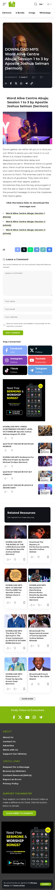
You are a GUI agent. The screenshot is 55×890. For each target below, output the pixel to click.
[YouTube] (27, 717)
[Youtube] (40, 360)
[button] (45, 884)
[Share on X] (16, 83)
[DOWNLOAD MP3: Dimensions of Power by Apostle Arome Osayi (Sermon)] (16, 664)
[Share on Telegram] (26, 83)
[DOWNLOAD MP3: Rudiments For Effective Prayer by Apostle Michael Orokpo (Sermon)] (45, 461)
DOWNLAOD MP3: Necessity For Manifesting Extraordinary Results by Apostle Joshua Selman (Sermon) (38, 592)
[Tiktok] (15, 370)
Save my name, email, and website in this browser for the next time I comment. (28, 325)
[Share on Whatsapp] (21, 83)
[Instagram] (15, 360)
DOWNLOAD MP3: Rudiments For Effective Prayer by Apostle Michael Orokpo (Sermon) (18, 459)
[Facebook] (15, 350)
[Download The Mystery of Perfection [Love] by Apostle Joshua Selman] (39, 532)
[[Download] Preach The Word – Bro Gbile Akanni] (39, 664)
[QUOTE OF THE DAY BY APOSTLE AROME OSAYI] (45, 489)
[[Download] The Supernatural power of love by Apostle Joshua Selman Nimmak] (39, 621)
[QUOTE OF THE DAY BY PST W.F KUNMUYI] (45, 476)
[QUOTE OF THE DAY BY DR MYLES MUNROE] (45, 448)
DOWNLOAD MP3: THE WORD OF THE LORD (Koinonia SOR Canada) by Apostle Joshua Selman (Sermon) (15, 548)
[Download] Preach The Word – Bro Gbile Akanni (39, 676)
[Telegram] (40, 370)
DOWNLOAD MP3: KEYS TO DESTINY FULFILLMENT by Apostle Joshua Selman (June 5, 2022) (14, 591)
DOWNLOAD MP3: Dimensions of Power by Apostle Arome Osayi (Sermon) (14, 679)
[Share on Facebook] (10, 83)
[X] (40, 350)
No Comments (11, 77)
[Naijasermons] (12, 4)
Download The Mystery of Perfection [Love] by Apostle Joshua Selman (39, 547)
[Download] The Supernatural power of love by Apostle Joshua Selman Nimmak (39, 636)
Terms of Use (19, 885)
